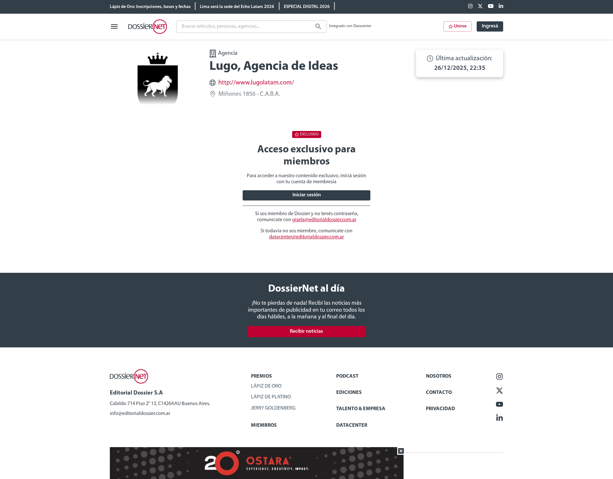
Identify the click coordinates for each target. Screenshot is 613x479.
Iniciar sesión (306, 195)
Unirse (460, 26)
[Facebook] (470, 7)
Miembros (264, 425)
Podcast (347, 376)
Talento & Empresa (360, 408)
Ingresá (490, 26)
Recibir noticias (306, 331)
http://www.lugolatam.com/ (256, 83)
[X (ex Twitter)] (480, 7)
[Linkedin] (501, 7)
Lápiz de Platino (271, 397)
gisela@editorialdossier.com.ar (324, 219)
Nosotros (438, 376)
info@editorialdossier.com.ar (140, 413)
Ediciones (349, 392)
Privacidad (440, 408)
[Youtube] (491, 7)
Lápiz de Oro (266, 386)
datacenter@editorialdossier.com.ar (306, 237)
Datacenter (351, 425)
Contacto (439, 392)
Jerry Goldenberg (273, 408)
